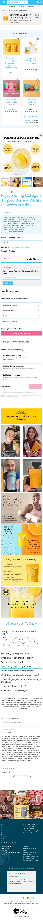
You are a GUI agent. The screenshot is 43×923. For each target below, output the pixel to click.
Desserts (3, 837)
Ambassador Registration (30, 856)
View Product (14, 22)
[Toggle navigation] (4, 2)
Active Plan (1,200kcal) (29, 829)
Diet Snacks (4, 839)
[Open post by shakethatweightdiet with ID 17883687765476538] (21, 812)
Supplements (23, 10)
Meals (3, 835)
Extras (15, 10)
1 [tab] (9, 174)
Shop (8, 10)
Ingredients (7, 316)
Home (3, 10)
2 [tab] (11, 174)
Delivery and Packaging (30, 848)
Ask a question (21, 333)
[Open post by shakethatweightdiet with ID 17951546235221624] (7, 812)
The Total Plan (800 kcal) (30, 825)
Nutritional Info (8, 310)
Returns (25, 850)
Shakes (3, 825)
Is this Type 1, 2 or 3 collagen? (14, 690)
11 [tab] (31, 174)
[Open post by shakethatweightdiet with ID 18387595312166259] (36, 797)
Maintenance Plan (28, 833)
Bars (2, 827)
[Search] (25, 2)
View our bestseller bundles (20, 247)
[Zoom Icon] (41, 135)
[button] (21, 258)
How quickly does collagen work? (16, 666)
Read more (5, 212)
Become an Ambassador (30, 860)
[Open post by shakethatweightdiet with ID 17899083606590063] (21, 797)
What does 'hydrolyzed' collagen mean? (20, 675)
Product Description (10, 305)
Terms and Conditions (29, 852)
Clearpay (4, 850)
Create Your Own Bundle (9, 843)
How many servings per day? (15, 653)
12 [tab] (33, 174)
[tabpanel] (21, 154)
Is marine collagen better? (13, 686)
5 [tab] (18, 174)
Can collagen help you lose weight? (17, 670)
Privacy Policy (27, 854)
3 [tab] (13, 174)
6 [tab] (20, 174)
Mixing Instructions (10, 321)
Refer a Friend (5, 848)
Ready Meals (5, 831)
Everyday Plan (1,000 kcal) (30, 827)
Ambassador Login (28, 858)
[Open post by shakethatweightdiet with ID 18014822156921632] (36, 812)
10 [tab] (29, 174)
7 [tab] (22, 174)
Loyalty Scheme (6, 846)
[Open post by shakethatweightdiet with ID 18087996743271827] (7, 797)
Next (36, 386)
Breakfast (4, 829)
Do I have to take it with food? (15, 662)
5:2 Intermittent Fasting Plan (31, 831)
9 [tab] (27, 174)
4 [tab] (16, 174)
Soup (2, 833)
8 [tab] (24, 174)
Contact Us (26, 846)
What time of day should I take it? (17, 657)
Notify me (7, 283)
